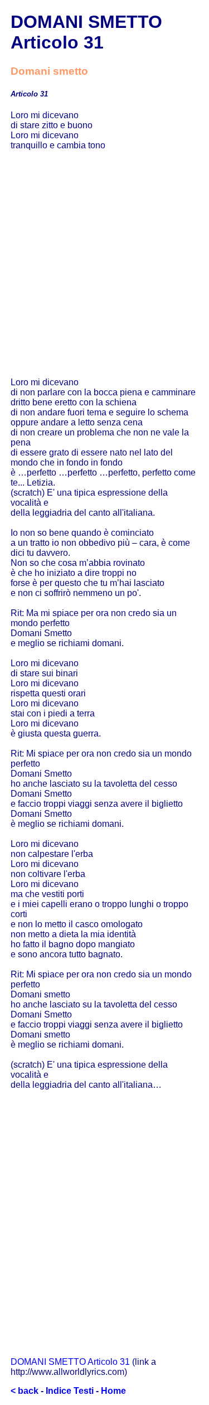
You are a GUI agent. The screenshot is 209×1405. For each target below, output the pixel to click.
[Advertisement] (104, 264)
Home (113, 1391)
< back (24, 1391)
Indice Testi (70, 1391)
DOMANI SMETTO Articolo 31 (70, 1362)
